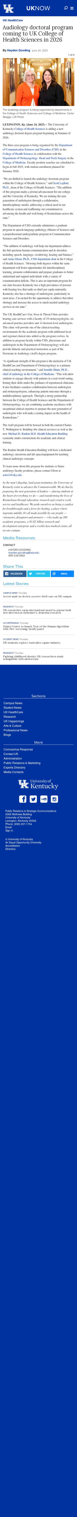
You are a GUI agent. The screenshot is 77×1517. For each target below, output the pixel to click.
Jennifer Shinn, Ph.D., (56, 369)
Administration (13, 758)
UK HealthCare (13, 20)
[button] (72, 8)
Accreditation (12, 845)
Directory (10, 849)
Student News (12, 707)
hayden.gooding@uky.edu (23, 552)
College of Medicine (14, 162)
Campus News (13, 703)
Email (8, 827)
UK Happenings (14, 721)
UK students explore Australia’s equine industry (31, 642)
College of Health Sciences (30, 129)
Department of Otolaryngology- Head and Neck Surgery (35, 158)
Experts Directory (14, 767)
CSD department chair (43, 259)
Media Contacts (13, 772)
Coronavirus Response (18, 749)
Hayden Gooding (18, 50)
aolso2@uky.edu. (12, 475)
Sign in (9, 830)
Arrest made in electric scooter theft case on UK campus (37, 596)
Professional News (16, 730)
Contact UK (11, 754)
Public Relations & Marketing (22, 763)
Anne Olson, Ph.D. (19, 259)
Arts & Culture (12, 726)
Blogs (7, 735)
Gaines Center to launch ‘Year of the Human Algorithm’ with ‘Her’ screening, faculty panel (36, 628)
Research (10, 716)
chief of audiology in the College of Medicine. (29, 374)
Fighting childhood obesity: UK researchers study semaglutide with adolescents (33, 658)
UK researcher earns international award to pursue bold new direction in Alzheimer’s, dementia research (37, 611)
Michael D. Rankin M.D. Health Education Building (38, 433)
